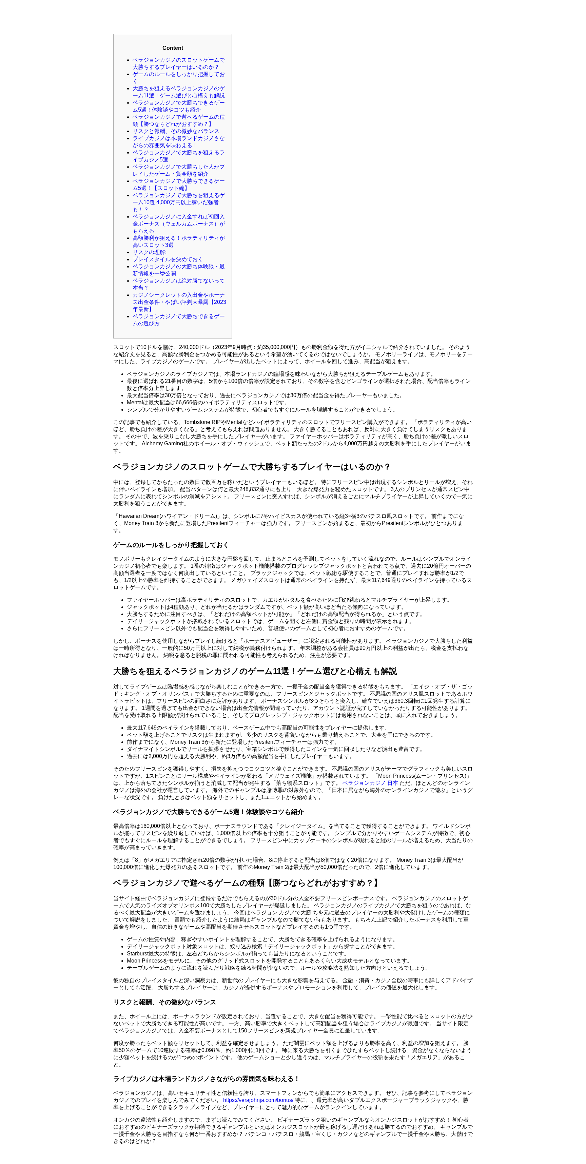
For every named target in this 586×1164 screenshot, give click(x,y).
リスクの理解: (150, 252)
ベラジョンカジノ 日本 (370, 783)
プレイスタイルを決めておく (168, 259)
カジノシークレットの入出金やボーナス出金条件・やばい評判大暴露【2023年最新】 (179, 302)
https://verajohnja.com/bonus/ (258, 1100)
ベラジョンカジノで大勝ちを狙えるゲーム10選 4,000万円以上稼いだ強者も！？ (179, 202)
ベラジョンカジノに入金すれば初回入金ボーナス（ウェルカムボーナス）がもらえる (179, 224)
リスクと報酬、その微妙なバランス (176, 131)
